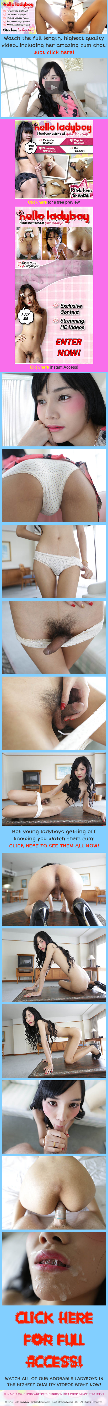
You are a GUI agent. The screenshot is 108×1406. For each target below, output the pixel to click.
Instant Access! (54, 367)
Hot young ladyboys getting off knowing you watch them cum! (54, 839)
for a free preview (54, 202)
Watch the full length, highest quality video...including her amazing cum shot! (54, 45)
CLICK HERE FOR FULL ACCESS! (54, 1340)
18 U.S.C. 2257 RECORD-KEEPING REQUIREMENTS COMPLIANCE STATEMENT (54, 1394)
